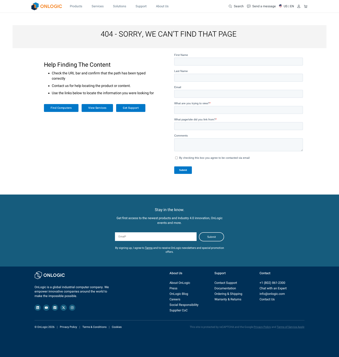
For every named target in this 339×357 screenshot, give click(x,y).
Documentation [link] (225, 288)
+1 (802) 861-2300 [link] (272, 282)
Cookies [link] (117, 327)
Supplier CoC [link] (179, 310)
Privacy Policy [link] (68, 327)
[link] (46, 6)
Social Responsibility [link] (184, 305)
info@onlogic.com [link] (272, 294)
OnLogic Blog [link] (179, 294)
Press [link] (173, 288)
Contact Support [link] (225, 282)
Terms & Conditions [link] (94, 327)
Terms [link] (149, 248)
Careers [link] (175, 299)
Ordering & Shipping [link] (228, 294)
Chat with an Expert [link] (273, 288)
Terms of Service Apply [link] (290, 327)
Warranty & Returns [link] (227, 299)
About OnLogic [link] (180, 282)
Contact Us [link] (267, 299)
